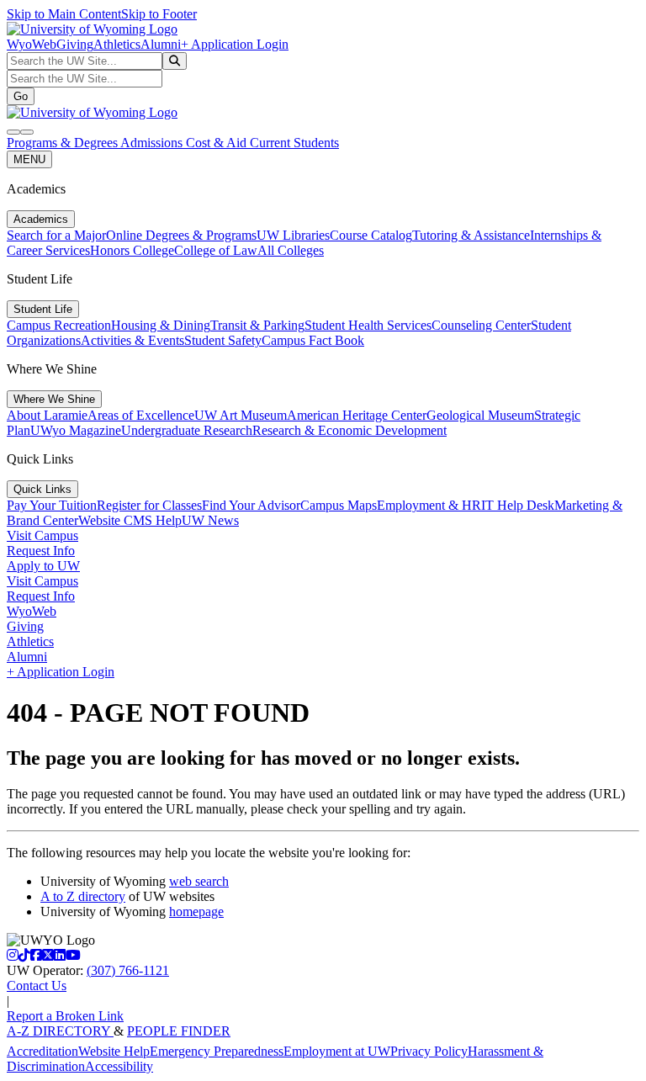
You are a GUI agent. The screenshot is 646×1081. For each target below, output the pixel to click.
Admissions (153, 142)
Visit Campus (42, 535)
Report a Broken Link (65, 1016)
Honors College (132, 250)
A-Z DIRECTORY (60, 1031)
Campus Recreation (59, 325)
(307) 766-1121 (128, 970)
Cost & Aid (218, 142)
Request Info (41, 550)
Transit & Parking (257, 325)
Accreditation (42, 1051)
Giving (74, 44)
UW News (210, 520)
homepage (196, 911)
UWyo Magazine (75, 430)
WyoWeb (31, 44)
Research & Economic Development (349, 430)
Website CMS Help (130, 520)
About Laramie (47, 415)
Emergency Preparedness (216, 1051)
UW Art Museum (240, 415)
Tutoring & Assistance (471, 235)
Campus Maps (338, 505)
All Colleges (290, 250)
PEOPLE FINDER (178, 1031)
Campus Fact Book (313, 340)
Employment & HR (429, 505)
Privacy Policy (429, 1051)
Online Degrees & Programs (181, 235)
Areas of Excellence (140, 415)
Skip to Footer (159, 14)
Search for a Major (56, 235)
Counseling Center (481, 325)
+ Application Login (235, 44)
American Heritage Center (356, 415)
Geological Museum (480, 415)
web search (199, 881)
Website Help (114, 1051)
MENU (29, 159)
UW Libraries (293, 235)
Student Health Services (368, 325)
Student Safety (223, 340)
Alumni (160, 44)
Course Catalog (371, 235)
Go (20, 96)
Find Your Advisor (251, 505)
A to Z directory (82, 896)
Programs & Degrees (63, 142)
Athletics (116, 44)
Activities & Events (132, 340)
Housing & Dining (160, 325)
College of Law (215, 250)
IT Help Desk (517, 505)
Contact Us (36, 985)
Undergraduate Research (186, 430)
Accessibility (119, 1066)
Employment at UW (336, 1051)
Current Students (294, 142)
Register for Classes (149, 505)
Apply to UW (43, 566)
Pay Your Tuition (52, 505)
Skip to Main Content (64, 14)
